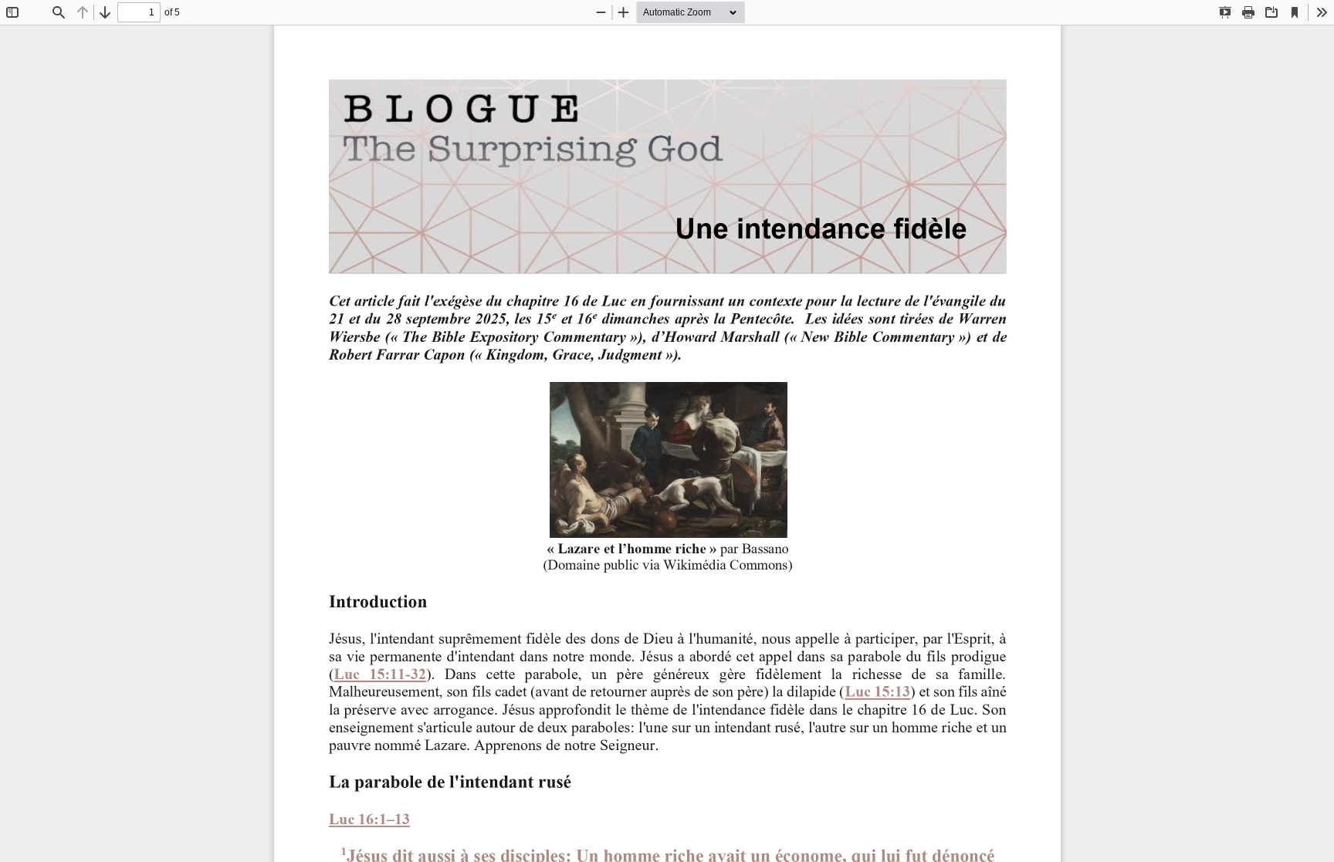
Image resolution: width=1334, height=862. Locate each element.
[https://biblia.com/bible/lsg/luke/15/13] (876, 691)
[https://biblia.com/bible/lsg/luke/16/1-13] (369, 818)
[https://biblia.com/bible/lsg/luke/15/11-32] (379, 673)
